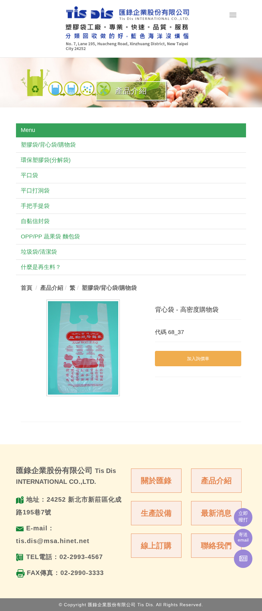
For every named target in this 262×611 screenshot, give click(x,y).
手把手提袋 (35, 206)
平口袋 (29, 175)
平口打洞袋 (35, 190)
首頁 (26, 288)
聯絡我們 (216, 545)
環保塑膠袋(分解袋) (46, 160)
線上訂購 (156, 545)
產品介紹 (216, 480)
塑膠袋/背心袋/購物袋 (48, 145)
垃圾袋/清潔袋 (39, 252)
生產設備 (156, 513)
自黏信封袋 (35, 221)
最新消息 (216, 513)
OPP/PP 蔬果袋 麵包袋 (50, 236)
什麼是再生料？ (41, 267)
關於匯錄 (156, 480)
